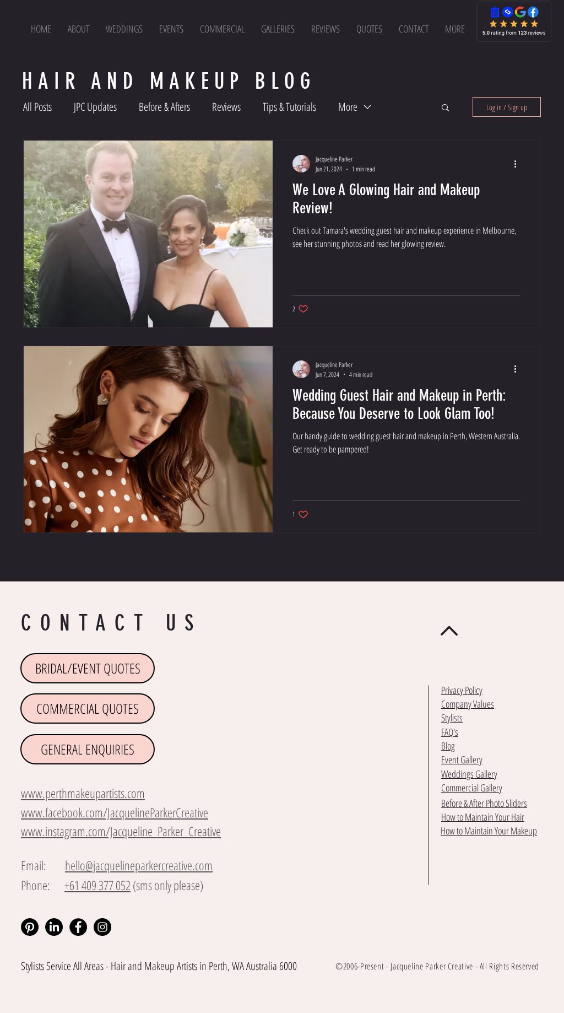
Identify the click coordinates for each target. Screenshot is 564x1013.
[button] (455, 28)
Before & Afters (164, 106)
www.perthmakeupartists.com (83, 793)
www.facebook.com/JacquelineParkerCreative (114, 812)
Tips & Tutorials (289, 106)
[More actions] (518, 163)
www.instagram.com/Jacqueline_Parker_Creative (121, 831)
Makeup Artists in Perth (185, 965)
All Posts (37, 106)
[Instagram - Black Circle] (102, 927)
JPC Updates (95, 106)
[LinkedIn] (54, 927)
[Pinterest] (30, 927)
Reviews (226, 106)
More (347, 106)
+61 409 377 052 (97, 885)
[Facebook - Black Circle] (78, 927)
